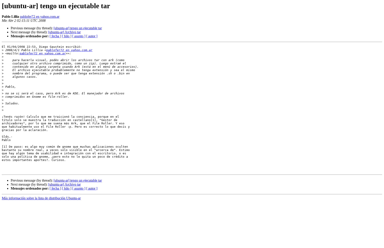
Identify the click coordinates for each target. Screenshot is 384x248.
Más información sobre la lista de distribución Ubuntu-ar (41, 198)
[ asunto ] (78, 36)
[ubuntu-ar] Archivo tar (64, 32)
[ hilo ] (66, 36)
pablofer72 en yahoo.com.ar (39, 16)
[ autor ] (91, 36)
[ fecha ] (55, 36)
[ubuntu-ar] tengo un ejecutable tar (78, 28)
